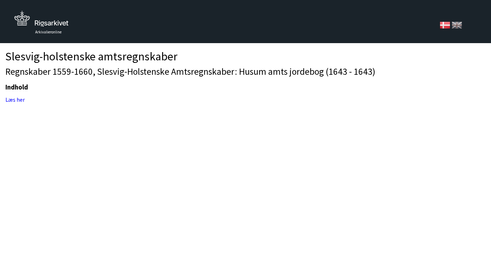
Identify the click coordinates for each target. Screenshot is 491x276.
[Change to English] (456, 24)
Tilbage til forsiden (41, 21)
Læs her (15, 99)
